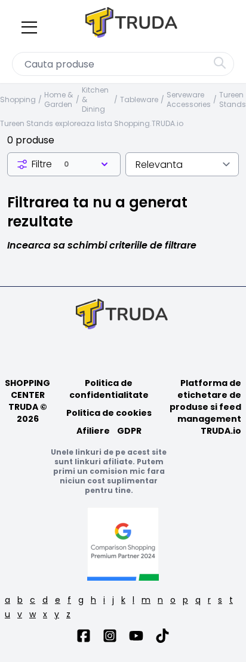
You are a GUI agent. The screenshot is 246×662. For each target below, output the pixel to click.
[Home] (132, 24)
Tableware (139, 100)
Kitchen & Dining (95, 99)
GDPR (129, 431)
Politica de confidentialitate (109, 389)
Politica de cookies (109, 413)
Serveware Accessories (189, 99)
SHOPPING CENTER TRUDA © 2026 (27, 401)
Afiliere (93, 431)
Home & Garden (58, 99)
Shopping (18, 100)
